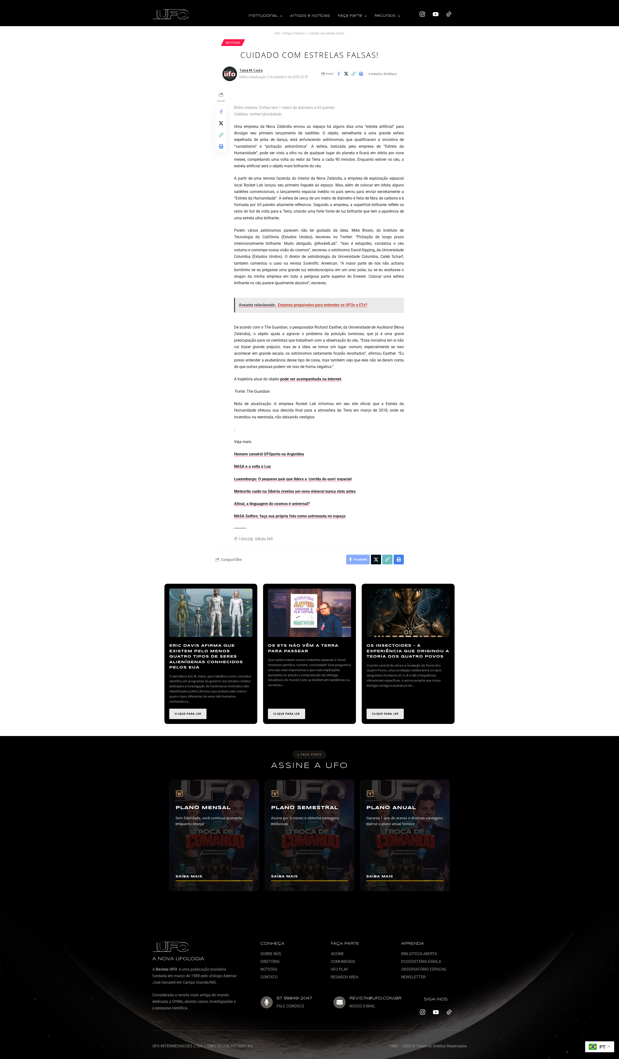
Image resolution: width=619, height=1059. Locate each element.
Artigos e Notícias (310, 15)
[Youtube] (436, 14)
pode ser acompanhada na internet (310, 379)
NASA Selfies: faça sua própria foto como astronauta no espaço (290, 516)
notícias (233, 42)
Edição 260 (264, 539)
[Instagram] (422, 14)
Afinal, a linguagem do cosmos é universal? (272, 503)
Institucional (263, 15)
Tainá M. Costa (251, 70)
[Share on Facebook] (338, 74)
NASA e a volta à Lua (252, 466)
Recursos (385, 15)
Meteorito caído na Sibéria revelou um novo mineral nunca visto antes (295, 491)
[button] (265, 16)
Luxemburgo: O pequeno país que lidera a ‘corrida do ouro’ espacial (293, 479)
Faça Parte (350, 15)
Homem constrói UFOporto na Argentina (269, 454)
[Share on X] (346, 74)
